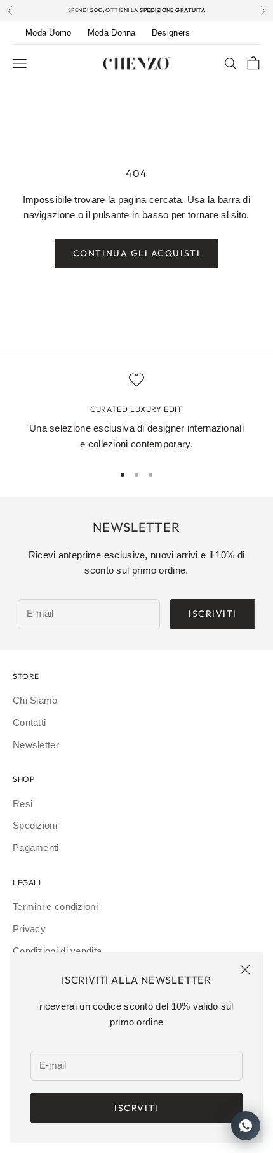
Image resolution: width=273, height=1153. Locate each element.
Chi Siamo (35, 700)
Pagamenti (36, 847)
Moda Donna (112, 32)
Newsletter (36, 744)
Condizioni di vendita (57, 950)
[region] (136, 412)
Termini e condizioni (55, 906)
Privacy (29, 928)
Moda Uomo (48, 32)
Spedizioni (35, 825)
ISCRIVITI (213, 613)
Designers (171, 32)
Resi (22, 803)
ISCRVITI (136, 1108)
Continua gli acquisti (136, 253)
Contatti (29, 722)
